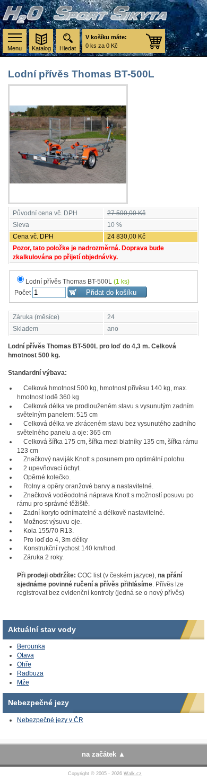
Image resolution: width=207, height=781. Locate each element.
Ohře (24, 664)
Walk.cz (133, 773)
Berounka (31, 646)
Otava (25, 655)
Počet (22, 292)
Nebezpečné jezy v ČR (50, 720)
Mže (23, 682)
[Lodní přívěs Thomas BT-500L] (68, 144)
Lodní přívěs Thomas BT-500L (77, 281)
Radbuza (30, 673)
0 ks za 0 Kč (106, 41)
